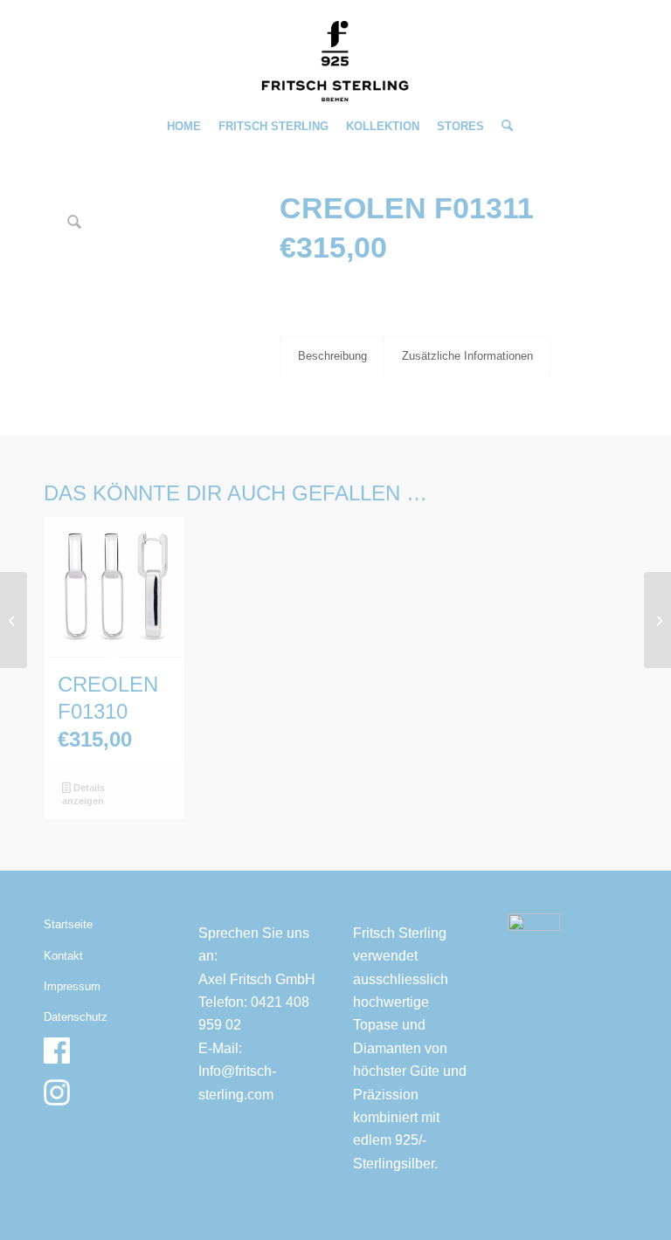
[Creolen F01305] (13, 620)
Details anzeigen (83, 794)
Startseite (68, 924)
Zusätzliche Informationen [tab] (467, 355)
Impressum (72, 986)
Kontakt (63, 955)
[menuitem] (184, 126)
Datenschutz (75, 1016)
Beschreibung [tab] (332, 355)
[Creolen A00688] (657, 620)
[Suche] (503, 126)
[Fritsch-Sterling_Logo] (335, 61)
